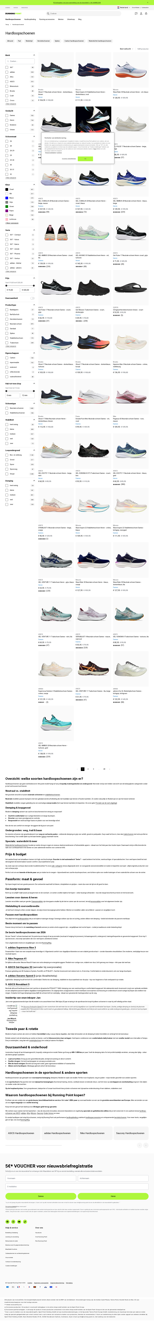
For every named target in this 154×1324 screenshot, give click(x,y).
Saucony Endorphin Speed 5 (33, 1007)
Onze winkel (9, 1257)
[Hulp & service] (136, 13)
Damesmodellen (37, 901)
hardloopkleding (72, 1117)
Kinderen (24, 7)
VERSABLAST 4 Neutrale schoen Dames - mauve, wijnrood (93, 638)
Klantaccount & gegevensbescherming (17, 1245)
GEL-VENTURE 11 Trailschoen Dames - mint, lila (55, 637)
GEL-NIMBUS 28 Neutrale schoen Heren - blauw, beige (130, 202)
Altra (28, 1113)
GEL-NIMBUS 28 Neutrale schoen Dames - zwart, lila (55, 256)
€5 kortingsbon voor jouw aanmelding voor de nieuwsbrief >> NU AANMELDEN (77, 2)
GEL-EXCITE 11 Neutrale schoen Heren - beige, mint (55, 474)
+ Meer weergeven (10, 104)
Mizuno (33, 1113)
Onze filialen (135, 7)
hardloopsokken (23, 919)
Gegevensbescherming (57, 1283)
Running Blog (46, 943)
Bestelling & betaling (11, 1232)
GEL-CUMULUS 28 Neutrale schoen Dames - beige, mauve (54, 202)
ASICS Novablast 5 (18, 984)
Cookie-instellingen (11, 1266)
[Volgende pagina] (109, 769)
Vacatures (38, 1232)
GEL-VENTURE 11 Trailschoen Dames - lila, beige (93, 691)
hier (95, 149)
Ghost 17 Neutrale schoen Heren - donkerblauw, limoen (55, 93)
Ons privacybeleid (10, 1206)
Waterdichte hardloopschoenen (16, 845)
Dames (7, 7)
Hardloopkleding (30, 19)
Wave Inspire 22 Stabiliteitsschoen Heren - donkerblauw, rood (91, 93)
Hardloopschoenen (13, 19)
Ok (85, 159)
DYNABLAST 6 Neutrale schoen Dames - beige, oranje (55, 529)
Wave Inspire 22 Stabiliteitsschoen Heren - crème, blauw (93, 529)
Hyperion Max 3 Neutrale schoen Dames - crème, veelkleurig (130, 365)
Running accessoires (47, 19)
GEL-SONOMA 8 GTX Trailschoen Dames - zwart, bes (93, 474)
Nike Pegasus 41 (17, 958)
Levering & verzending (12, 1237)
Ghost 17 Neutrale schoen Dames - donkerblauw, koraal (93, 365)
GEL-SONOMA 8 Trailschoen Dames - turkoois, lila (131, 637)
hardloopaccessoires (93, 1117)
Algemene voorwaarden (41, 1283)
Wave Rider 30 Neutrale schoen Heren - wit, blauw (130, 92)
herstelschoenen (120, 1117)
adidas (23, 1113)
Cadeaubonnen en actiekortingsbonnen (17, 1253)
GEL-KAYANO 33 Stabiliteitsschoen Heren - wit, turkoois (92, 256)
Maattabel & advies (11, 1249)
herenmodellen (95, 901)
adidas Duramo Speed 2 (21, 975)
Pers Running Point (41, 1241)
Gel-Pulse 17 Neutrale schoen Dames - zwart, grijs (54, 311)
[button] (139, 1145)
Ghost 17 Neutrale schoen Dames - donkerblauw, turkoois (55, 365)
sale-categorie (57, 866)
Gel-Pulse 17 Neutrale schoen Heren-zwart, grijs (130, 255)
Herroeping (69, 1283)
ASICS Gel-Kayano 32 (20, 967)
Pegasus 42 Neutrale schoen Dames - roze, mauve (128, 420)
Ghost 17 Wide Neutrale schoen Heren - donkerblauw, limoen (52, 420)
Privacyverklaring (50, 152)
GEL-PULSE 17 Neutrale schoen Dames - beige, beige (130, 148)
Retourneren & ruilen (11, 1241)
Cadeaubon (145, 7)
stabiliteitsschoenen (52, 795)
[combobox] (83, 13)
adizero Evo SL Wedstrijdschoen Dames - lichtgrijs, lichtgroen (127, 692)
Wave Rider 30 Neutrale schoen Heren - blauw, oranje (92, 583)
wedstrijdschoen (35, 1040)
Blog (79, 19)
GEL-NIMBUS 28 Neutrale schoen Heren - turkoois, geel (52, 747)
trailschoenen (128, 834)
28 (104, 769)
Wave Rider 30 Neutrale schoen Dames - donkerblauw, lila (127, 583)
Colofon (30, 1283)
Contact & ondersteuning (13, 1261)
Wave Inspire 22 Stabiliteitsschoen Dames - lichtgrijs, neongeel (128, 529)
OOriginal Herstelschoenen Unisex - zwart (128, 310)
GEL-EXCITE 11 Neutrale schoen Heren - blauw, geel (130, 474)
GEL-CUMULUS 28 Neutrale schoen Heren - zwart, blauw (91, 202)
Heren (16, 7)
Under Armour (49, 1113)
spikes (43, 836)
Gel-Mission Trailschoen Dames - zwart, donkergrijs (90, 311)
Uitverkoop (71, 19)
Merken (61, 19)
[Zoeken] (48, 13)
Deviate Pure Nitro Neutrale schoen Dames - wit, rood (93, 420)
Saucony (40, 1113)
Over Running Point (41, 1237)
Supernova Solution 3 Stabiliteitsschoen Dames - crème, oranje (55, 692)
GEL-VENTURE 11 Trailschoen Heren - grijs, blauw (56, 582)
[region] (77, 148)
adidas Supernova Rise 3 (22, 947)
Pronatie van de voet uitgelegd (106, 803)
